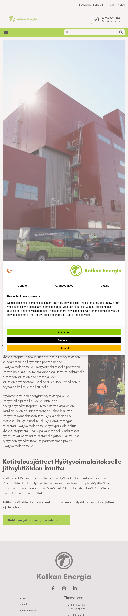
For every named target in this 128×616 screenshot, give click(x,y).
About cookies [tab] (64, 285)
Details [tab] (104, 285)
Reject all (64, 348)
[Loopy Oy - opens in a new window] (9, 271)
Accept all (64, 332)
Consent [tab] (23, 285)
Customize (64, 340)
